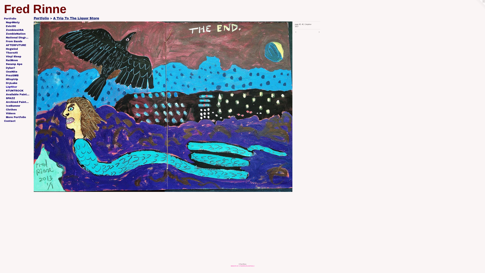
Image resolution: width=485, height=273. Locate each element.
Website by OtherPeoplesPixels (242, 266)
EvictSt (11, 26)
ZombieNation (16, 33)
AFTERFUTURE (16, 45)
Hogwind (12, 49)
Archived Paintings (17, 102)
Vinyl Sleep (13, 56)
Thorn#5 (12, 52)
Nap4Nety (13, 22)
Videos (11, 113)
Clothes (11, 109)
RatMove (12, 60)
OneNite (11, 71)
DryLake (11, 83)
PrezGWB (12, 75)
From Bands (14, 41)
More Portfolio (16, 117)
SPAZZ (10, 98)
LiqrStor (11, 86)
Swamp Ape (14, 64)
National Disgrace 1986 (17, 37)
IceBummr (13, 105)
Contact (10, 121)
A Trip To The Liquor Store (76, 18)
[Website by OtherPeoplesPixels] (480, 5)
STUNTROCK (14, 90)
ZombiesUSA (15, 30)
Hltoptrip (12, 79)
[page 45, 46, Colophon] (163, 106)
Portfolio (10, 18)
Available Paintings (17, 94)
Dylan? (10, 67)
